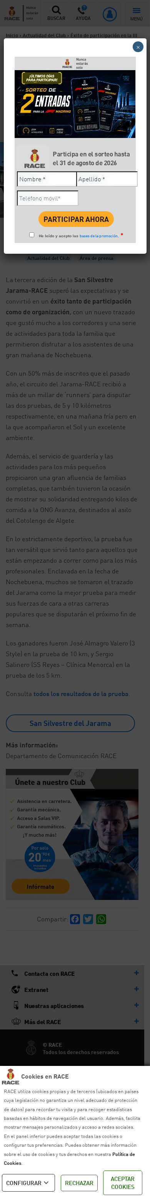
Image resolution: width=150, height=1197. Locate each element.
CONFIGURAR (24, 1182)
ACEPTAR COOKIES (123, 1182)
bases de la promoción (99, 235)
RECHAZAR (79, 1182)
